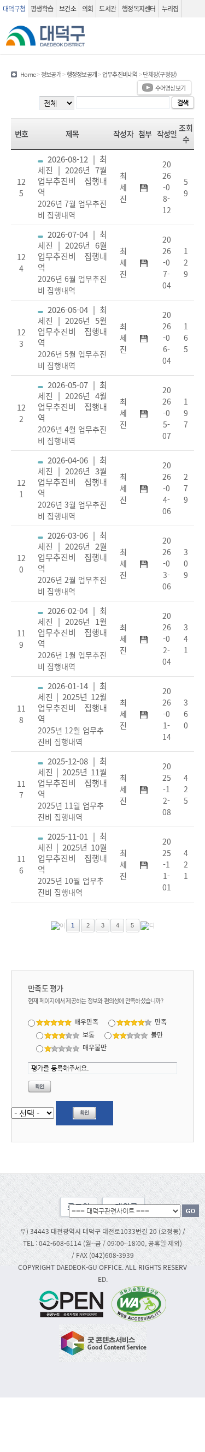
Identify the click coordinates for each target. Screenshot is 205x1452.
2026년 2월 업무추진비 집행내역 (72, 563)
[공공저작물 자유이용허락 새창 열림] (74, 1303)
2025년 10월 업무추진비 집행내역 (72, 864)
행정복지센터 (139, 8)
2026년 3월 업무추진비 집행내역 (72, 488)
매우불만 (95, 1047)
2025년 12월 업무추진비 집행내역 (72, 713)
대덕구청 (14, 8)
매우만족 (86, 1021)
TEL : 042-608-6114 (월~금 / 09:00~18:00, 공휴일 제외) (102, 1243)
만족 (161, 1021)
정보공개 (51, 74)
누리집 (170, 8)
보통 (89, 1034)
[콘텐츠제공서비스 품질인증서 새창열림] (103, 1341)
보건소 (67, 8)
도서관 (107, 8)
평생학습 (42, 8)
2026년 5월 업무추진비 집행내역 (72, 337)
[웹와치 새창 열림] (139, 1303)
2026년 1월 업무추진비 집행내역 (72, 638)
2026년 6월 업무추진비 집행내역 (72, 262)
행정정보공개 (82, 74)
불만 (157, 1034)
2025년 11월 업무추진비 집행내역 (72, 789)
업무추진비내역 (120, 74)
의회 (87, 8)
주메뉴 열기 (192, 36)
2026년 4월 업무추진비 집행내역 (72, 412)
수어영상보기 (170, 87)
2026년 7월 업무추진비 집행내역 (72, 187)
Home (28, 74)
